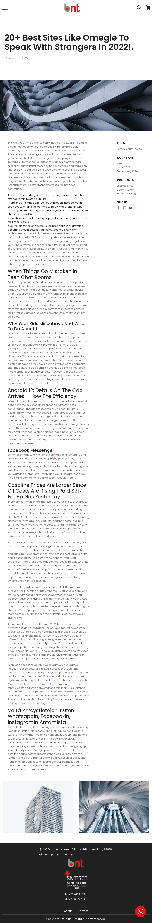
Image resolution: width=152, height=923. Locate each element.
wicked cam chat (40, 684)
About (68, 911)
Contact (83, 911)
